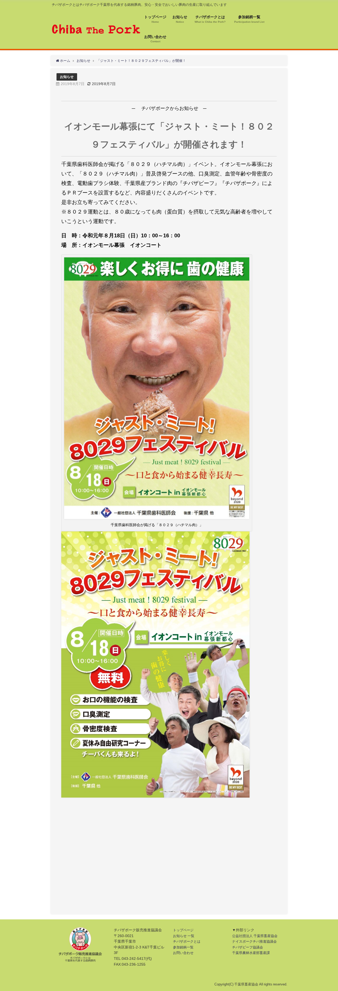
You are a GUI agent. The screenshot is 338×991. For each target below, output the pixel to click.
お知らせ (67, 76)
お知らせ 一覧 (183, 936)
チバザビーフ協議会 (247, 947)
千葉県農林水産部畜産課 (251, 953)
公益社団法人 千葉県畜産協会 (255, 936)
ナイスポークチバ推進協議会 (254, 941)
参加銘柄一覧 (183, 947)
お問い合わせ (183, 953)
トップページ (183, 930)
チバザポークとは (186, 941)
